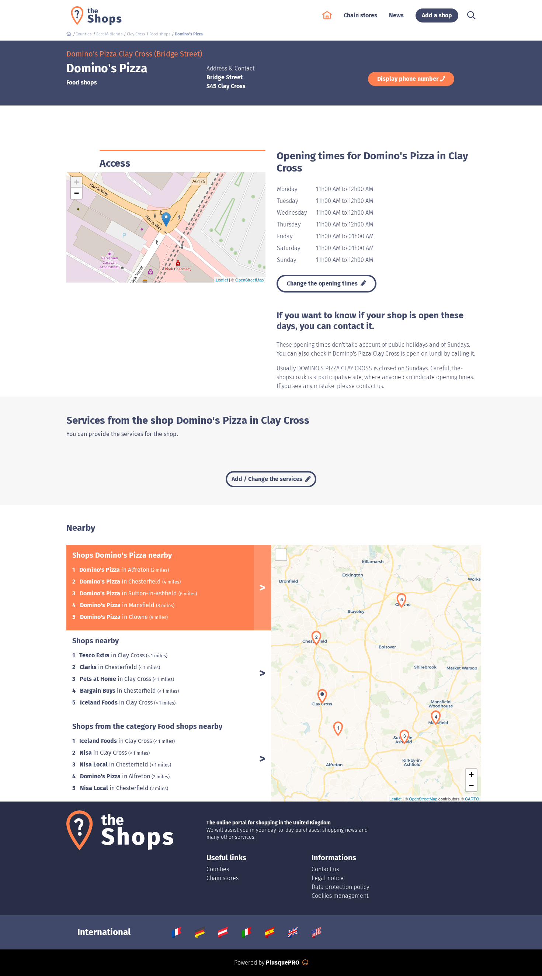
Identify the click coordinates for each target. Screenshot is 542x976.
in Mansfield (118, 605)
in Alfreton (115, 569)
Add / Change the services (268, 478)
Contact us (325, 869)
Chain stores (222, 878)
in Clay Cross (112, 655)
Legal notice (328, 878)
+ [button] (76, 182)
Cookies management (340, 895)
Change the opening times (323, 283)
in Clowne (114, 616)
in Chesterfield (121, 581)
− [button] (76, 193)
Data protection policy (340, 886)
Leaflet (222, 280)
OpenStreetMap (249, 280)
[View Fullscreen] (280, 554)
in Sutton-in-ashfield (129, 593)
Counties (217, 869)
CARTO (472, 799)
